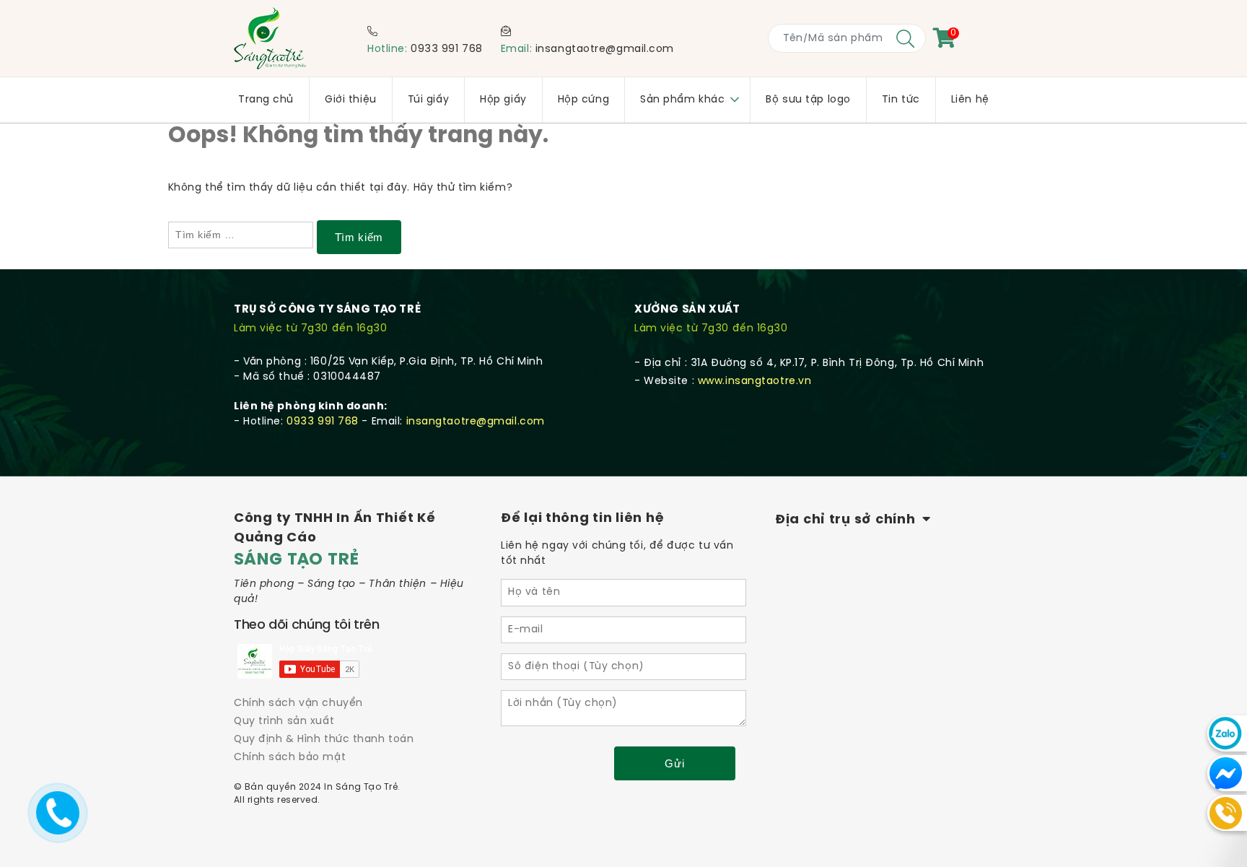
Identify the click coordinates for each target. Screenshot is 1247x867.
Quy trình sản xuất (284, 721)
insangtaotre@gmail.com (604, 49)
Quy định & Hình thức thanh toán (324, 739)
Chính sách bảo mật (290, 757)
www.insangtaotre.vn (755, 381)
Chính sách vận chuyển (298, 703)
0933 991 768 (447, 49)
